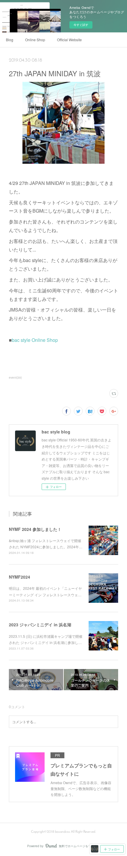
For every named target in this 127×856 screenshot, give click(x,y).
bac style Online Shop (35, 340)
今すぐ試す (81, 25)
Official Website (69, 39)
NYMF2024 (19, 577)
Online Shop (35, 39)
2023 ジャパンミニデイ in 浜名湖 (40, 624)
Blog (9, 39)
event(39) (15, 377)
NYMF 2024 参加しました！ (35, 529)
